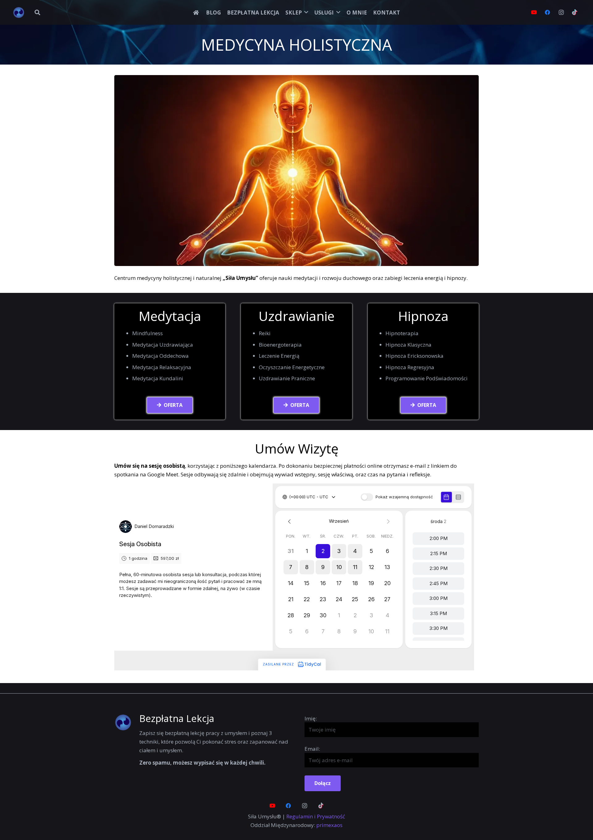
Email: (312, 748)
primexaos (329, 825)
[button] (37, 12)
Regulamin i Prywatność (315, 816)
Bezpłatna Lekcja (176, 718)
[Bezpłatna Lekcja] (126, 722)
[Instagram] (561, 12)
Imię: (311, 718)
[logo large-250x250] (18, 12)
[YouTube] (534, 12)
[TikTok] (575, 12)
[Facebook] (547, 12)
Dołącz (322, 783)
